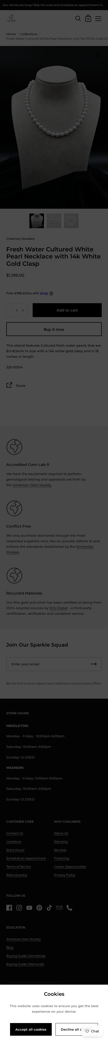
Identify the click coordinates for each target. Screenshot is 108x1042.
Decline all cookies (77, 1029)
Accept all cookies (30, 1029)
